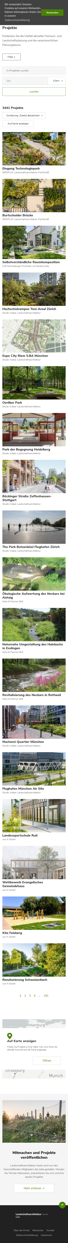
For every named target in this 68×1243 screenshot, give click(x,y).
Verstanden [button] (52, 12)
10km (56, 81)
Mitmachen (37, 1230)
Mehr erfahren (32, 1188)
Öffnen (47, 1061)
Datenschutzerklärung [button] (17, 20)
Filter (11, 57)
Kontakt (50, 1230)
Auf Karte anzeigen (18, 123)
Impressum (46, 1235)
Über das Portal (21, 1230)
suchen (34, 91)
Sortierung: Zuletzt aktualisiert (23, 115)
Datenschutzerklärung (27, 1235)
